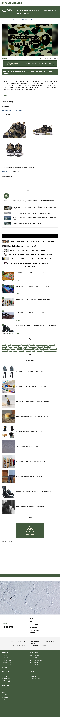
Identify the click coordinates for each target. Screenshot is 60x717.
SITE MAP (3, 699)
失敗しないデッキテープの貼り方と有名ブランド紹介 (30, 446)
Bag (14, 346)
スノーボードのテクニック (7, 665)
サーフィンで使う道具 (6, 681)
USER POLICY (34, 627)
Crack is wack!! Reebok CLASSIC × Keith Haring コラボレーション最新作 (30, 254)
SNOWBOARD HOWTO (35, 678)
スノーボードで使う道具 (14, 280)
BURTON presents (28, 348)
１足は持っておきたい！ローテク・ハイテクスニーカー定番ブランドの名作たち (30, 242)
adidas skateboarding (41, 344)
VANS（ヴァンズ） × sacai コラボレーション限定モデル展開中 (30, 250)
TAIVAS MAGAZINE (6, 19)
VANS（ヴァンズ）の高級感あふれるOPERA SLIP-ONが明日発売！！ (30, 263)
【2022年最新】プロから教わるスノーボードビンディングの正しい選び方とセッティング (30, 328)
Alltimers (51, 344)
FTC (33, 350)
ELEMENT (21, 350)
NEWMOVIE (4, 689)
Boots (12, 348)
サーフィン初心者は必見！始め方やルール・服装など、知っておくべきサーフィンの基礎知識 (30, 218)
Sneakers (6, 58)
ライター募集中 (34, 624)
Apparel (4, 346)
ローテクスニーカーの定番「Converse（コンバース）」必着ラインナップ (30, 259)
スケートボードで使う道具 (15, 307)
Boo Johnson (5, 348)
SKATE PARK (4, 690)
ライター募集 (4, 694)
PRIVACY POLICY (34, 630)
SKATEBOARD (34, 652)
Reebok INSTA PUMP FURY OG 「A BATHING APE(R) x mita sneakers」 (44, 19)
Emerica (27, 350)
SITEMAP (32, 633)
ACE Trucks (24, 344)
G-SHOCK (39, 350)
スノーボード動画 (5, 657)
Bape (3, 58)
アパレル (13, 19)
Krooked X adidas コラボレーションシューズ (30, 246)
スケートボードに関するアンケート (37, 660)
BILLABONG (46, 346)
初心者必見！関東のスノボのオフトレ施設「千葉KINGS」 (30, 223)
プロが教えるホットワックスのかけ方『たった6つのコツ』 (30, 276)
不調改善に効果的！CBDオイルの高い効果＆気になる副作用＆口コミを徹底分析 (30, 401)
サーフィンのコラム (5, 675)
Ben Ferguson (32, 346)
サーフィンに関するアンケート (8, 680)
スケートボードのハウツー (35, 662)
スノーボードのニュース (6, 659)
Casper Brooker (43, 348)
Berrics (39, 346)
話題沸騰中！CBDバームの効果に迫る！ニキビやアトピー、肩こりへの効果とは (30, 416)
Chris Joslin (52, 348)
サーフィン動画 (5, 676)
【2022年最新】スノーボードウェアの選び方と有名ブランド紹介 (30, 371)
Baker (19, 346)
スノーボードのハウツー (6, 662)
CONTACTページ (6, 172)
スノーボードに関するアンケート (8, 660)
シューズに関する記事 (22, 19)
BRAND (31, 681)
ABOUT (32, 618)
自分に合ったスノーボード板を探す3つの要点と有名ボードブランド (30, 289)
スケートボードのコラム (34, 655)
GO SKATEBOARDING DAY (49, 350)
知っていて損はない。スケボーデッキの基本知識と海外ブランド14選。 (30, 302)
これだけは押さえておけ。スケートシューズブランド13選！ (30, 315)
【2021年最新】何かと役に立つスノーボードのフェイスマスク (30, 431)
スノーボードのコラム (6, 655)
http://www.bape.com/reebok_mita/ (12, 110)
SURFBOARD (5, 671)
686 (8, 344)
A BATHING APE (15, 344)
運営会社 (32, 621)
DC (9, 350)
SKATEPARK (32, 680)
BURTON (19, 348)
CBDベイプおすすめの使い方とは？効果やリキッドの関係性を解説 (30, 506)
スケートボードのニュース (35, 659)
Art (9, 346)
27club (3, 344)
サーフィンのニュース (6, 678)
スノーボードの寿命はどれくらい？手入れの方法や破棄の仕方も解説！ (30, 213)
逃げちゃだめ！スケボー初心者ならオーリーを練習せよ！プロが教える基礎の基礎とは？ (30, 208)
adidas (31, 344)
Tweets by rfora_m (7, 541)
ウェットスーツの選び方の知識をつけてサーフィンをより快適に (30, 476)
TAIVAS (13, 194)
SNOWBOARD (5, 652)
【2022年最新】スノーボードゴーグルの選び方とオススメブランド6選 (30, 386)
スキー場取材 (4, 667)
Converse (4, 350)
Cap (36, 348)
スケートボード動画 (34, 657)
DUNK (14, 350)
